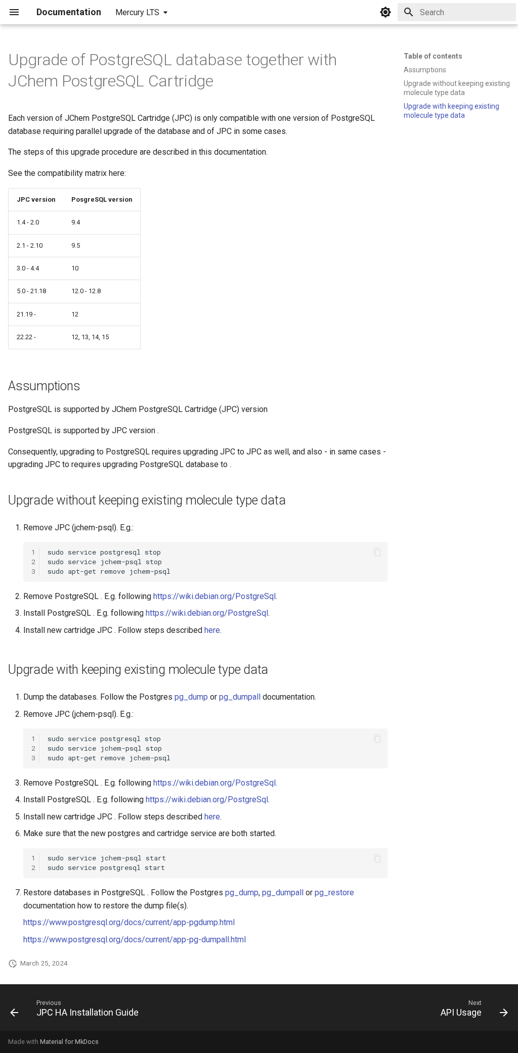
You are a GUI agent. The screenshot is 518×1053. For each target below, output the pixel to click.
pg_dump (191, 697)
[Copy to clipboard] (377, 552)
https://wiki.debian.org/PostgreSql (214, 596)
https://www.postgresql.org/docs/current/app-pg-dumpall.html (134, 939)
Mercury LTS (137, 12)
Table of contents (433, 56)
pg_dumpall (240, 697)
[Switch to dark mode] (385, 12)
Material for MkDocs (69, 1041)
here (212, 630)
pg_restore (334, 892)
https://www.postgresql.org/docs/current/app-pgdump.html (129, 922)
